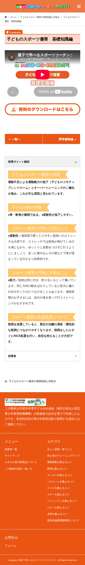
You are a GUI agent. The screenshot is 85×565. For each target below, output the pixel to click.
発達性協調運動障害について (63, 520)
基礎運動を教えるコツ (59, 462)
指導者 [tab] (12, 356)
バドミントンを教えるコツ (62, 500)
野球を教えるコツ (57, 468)
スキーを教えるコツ (58, 494)
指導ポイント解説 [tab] (19, 161)
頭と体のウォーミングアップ (63, 455)
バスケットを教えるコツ (60, 481)
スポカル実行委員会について (21, 462)
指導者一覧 (11, 449)
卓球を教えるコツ (57, 514)
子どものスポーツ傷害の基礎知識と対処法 (32, 381)
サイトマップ (12, 455)
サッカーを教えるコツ (59, 475)
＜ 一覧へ (14, 139)
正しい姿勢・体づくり (59, 449)
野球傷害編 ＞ (68, 139)
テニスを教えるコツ (58, 488)
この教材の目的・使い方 (18, 468)
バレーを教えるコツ (58, 507)
